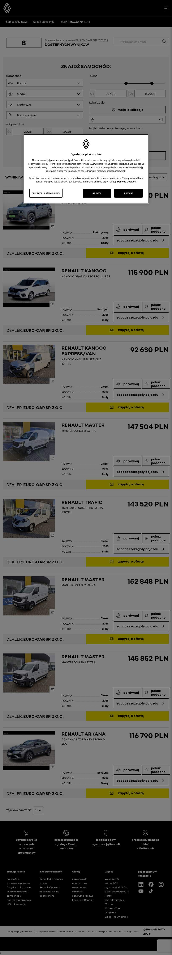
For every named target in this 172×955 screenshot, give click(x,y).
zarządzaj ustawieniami (46, 193)
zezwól (128, 193)
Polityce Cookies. (126, 181)
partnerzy (55, 160)
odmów (97, 193)
